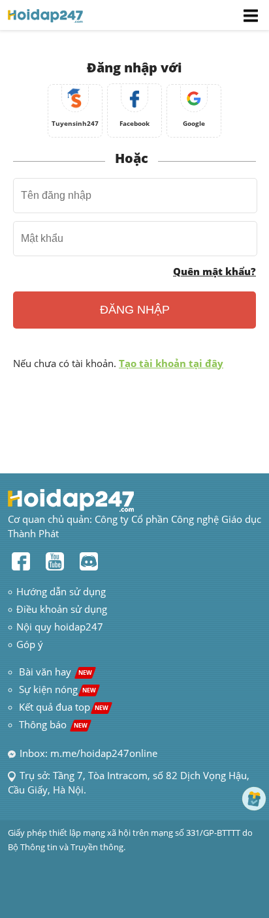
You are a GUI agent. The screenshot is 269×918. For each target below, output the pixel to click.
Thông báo (53, 724)
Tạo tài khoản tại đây (171, 363)
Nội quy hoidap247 (59, 626)
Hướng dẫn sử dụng (61, 591)
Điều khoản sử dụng (61, 608)
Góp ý (29, 644)
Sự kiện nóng (57, 689)
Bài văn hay (54, 671)
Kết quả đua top (63, 706)
